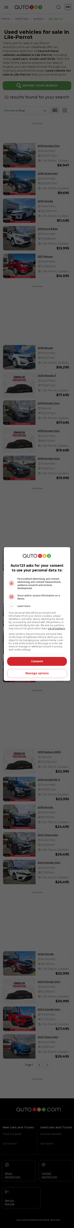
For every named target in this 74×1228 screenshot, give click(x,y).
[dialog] (37, 614)
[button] (37, 606)
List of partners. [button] (56, 628)
